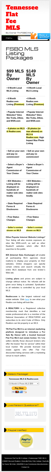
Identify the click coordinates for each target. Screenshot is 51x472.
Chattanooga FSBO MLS (37, 458)
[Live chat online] (40, 38)
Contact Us (25, 467)
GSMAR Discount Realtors (11, 461)
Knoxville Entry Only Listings (31, 461)
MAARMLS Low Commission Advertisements (32, 464)
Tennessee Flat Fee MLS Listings (15, 458)
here (27, 299)
